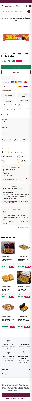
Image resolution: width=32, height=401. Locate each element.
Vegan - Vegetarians (8, 140)
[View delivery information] (16, 1)
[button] (29, 380)
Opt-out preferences (11, 398)
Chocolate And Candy (21, 140)
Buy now (16, 72)
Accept (16, 395)
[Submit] (28, 11)
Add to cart (16, 67)
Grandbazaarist (8, 17)
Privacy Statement (21, 398)
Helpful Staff (8, 95)
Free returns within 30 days (23, 95)
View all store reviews (24, 227)
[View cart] (30, 6)
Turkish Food (18, 17)
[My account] (27, 6)
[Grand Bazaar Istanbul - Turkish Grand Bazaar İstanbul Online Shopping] (9, 6)
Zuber (3, 54)
